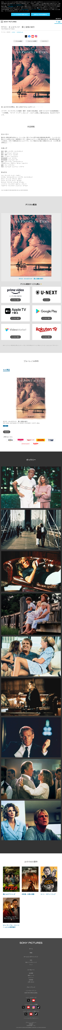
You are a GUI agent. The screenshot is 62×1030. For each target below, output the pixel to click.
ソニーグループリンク (31, 990)
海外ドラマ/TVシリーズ (31, 962)
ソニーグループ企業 (35, 9)
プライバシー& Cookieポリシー (17, 5)
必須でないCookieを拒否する (40, 14)
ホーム (31, 948)
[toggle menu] (2, 22)
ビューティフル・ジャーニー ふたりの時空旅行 (11, 926)
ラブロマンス (20, 32)
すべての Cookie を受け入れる (20, 14)
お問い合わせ (31, 982)
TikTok (38, 1008)
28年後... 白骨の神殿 (28, 894)
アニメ (31, 964)
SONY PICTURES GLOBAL (31, 993)
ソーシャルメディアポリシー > (31, 1018)
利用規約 (31, 1024)
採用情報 (31, 979)
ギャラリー (45, 41)
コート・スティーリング (48, 894)
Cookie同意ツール (12, 6)
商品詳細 (7, 432)
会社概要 (31, 973)
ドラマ (13, 32)
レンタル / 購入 (15, 300)
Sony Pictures (25, 9)
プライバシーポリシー (31, 1022)
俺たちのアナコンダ (9, 894)
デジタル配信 (19, 41)
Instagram (33, 1008)
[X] (23, 1007)
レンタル (46, 300)
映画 (31, 953)
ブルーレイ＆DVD (32, 41)
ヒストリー (31, 977)
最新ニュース (31, 975)
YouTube (33, 1001)
